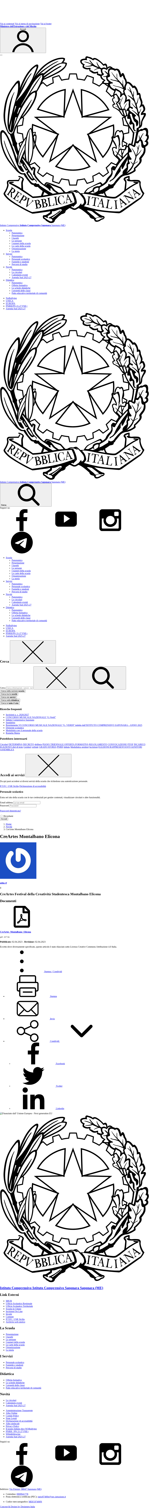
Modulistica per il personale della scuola (24, 730)
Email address (6, 802)
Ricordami (8, 816)
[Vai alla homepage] (74, 222)
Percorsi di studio (20, 264)
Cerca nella (10, 700)
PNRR (60, 747)
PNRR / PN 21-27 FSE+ (17, 1431)
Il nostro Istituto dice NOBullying (21, 1429)
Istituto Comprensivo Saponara (20, 720)
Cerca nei (8, 697)
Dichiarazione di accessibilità (32, 786)
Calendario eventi (20, 275)
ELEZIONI (5, 747)
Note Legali (11, 1418)
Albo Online (11, 1413)
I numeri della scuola (21, 243)
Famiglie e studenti (20, 261)
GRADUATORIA (47, 747)
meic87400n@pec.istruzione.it (52, 1496)
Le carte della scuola (21, 246)
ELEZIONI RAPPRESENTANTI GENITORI (120, 747)
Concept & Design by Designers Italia (17, 1506)
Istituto (67, 747)
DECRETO (28, 744)
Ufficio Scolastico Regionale (19, 1303)
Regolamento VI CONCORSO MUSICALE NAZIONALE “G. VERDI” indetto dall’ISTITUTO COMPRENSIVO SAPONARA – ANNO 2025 (74, 725)
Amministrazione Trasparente (19, 1410)
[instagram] (110, 530)
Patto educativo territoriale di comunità (29, 293)
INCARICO (139, 744)
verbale (35, 747)
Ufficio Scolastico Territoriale (19, 1306)
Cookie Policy (12, 1415)
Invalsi (9, 1314)
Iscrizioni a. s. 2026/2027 (17, 714)
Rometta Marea (13, 733)
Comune (10, 1316)
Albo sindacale (12, 1423)
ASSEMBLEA (7, 749)
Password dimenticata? (10, 811)
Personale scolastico (21, 259)
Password (4, 805)
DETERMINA (15, 744)
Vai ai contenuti (7, 23)
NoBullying (11, 298)
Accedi (4, 819)
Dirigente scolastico (15, 728)
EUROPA (10, 303)
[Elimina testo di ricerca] (56, 678)
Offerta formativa (20, 285)
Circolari (4, 744)
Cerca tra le (9, 694)
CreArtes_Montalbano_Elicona (15, 932)
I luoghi (15, 238)
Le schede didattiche (21, 288)
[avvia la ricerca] (103, 678)
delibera (38, 744)
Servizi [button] (9, 254)
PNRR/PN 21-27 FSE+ (17, 306)
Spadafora (10, 722)
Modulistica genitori (79, 747)
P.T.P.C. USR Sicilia (9, 786)
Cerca (2, 688)
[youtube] (66, 530)
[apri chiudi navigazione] (1, 55)
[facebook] (22, 530)
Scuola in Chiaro (13, 1309)
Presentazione (18, 235)
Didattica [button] (10, 280)
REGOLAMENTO (98, 744)
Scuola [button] (9, 230)
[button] (54, 1041)
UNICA (9, 301)
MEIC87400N (35, 1501)
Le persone (17, 241)
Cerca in (9, 703)
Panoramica (17, 233)
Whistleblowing (13, 1434)
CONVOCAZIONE (117, 744)
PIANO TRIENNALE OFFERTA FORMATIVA (65, 744)
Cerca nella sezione (12, 691)
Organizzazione (19, 248)
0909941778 (22, 1494)
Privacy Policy (12, 1426)
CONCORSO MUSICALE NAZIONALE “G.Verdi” (31, 717)
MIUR (9, 1301)
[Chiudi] (33, 651)
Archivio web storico (15, 1322)
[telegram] (22, 552)
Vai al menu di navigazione (27, 23)
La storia (16, 251)
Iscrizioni (93, 747)
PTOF (130, 744)
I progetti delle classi (21, 290)
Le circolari (17, 272)
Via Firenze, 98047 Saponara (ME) (25, 1489)
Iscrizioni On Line (14, 1311)
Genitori (27, 747)
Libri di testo (17, 747)
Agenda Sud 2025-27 (21, 277)
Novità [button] (9, 267)
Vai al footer (46, 23)
